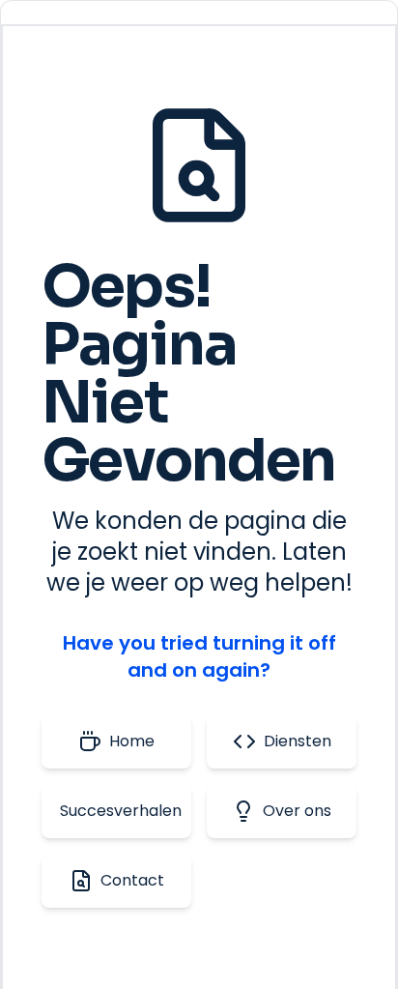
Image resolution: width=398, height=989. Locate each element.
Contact (132, 880)
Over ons (297, 811)
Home (132, 741)
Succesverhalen (121, 811)
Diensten (297, 741)
